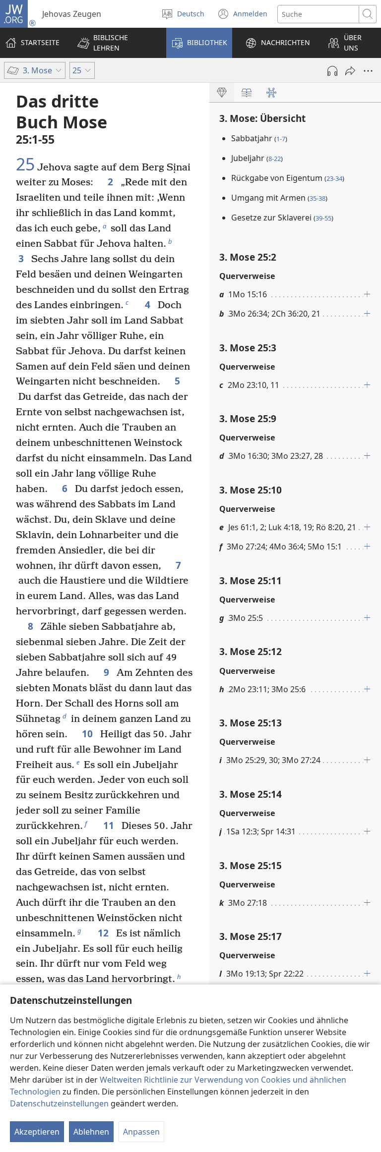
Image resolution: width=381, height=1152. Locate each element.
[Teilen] (350, 71)
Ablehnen (91, 1131)
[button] (115, 43)
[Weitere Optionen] (368, 71)
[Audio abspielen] (332, 71)
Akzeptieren (37, 1131)
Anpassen (141, 1131)
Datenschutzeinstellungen (59, 1103)
